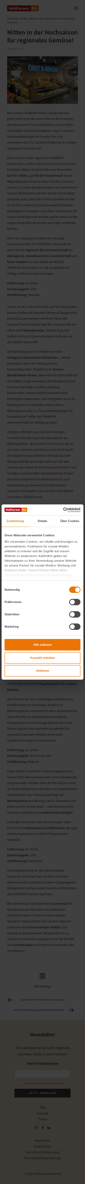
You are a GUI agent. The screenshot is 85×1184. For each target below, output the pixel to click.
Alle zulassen (42, 644)
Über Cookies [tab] (69, 521)
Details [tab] (42, 521)
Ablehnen (42, 670)
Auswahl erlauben (42, 657)
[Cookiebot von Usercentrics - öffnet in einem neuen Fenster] (63, 510)
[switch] (74, 602)
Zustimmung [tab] (15, 521)
